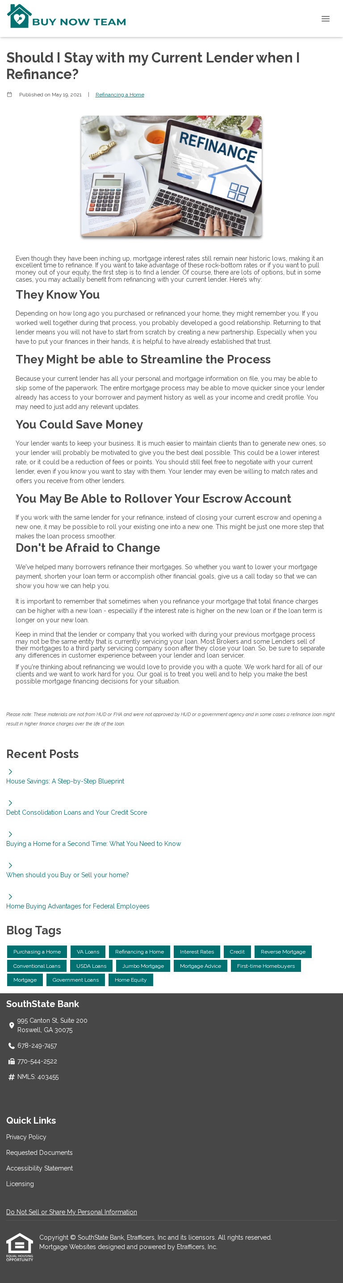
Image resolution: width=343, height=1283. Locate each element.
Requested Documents (39, 1152)
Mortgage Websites (68, 1246)
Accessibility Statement (39, 1168)
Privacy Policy (26, 1137)
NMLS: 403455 (38, 1076)
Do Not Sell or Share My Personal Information (71, 1212)
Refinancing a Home (120, 95)
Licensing (20, 1183)
